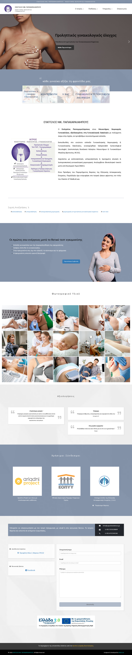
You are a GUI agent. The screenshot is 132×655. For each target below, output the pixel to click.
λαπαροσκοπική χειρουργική (50, 212)
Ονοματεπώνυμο (65, 550)
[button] (3, 41)
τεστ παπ (105, 212)
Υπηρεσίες (107, 9)
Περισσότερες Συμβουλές (71, 261)
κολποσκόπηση (17, 212)
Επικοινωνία (122, 9)
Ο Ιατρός (79, 9)
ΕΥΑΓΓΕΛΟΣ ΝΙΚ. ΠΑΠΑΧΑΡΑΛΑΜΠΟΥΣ (22, 652)
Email (61, 559)
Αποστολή (90, 604)
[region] (66, 41)
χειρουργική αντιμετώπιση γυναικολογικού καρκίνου (80, 212)
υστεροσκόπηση (31, 212)
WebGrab (121, 652)
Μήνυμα (62, 569)
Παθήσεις (93, 9)
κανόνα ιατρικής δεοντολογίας (83, 646)
